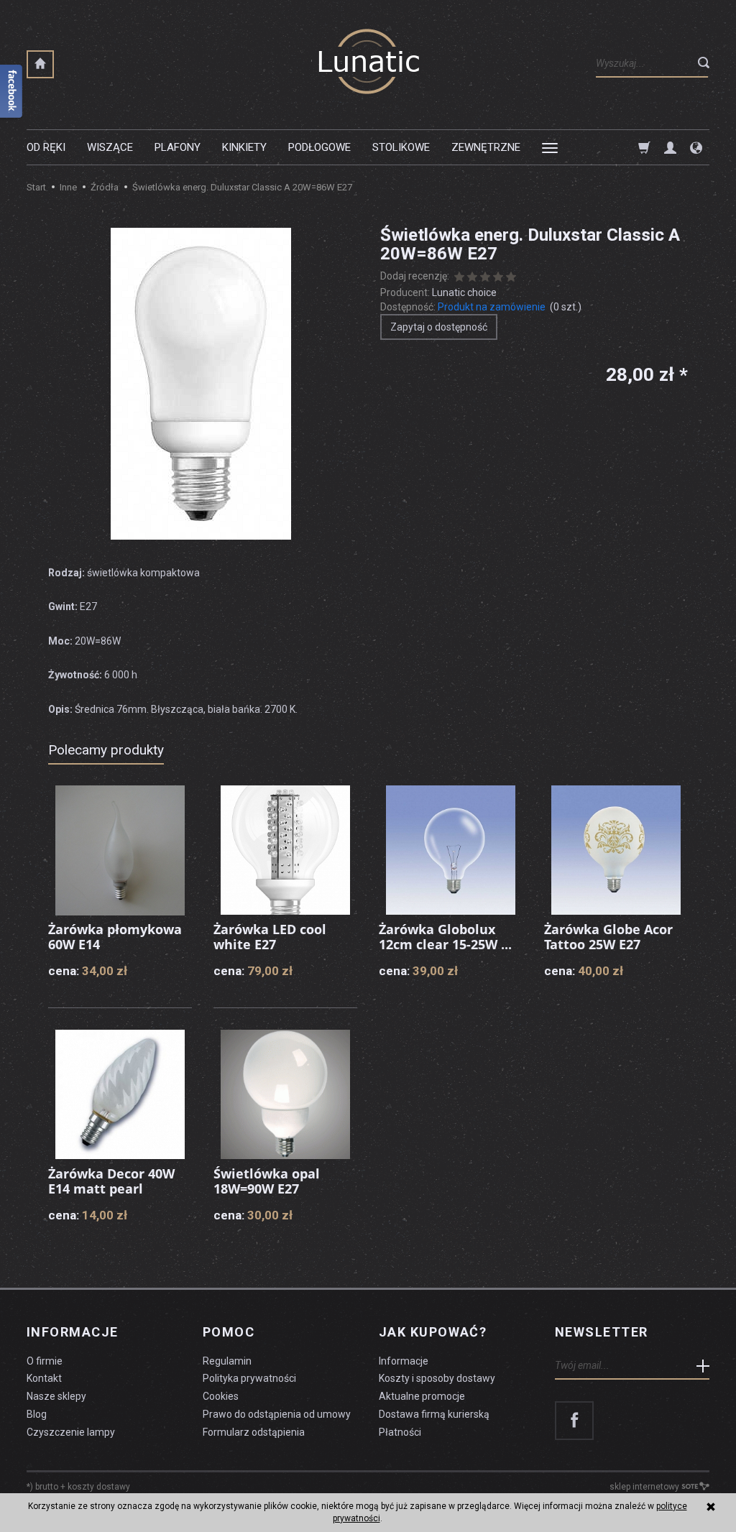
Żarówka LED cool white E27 (269, 937)
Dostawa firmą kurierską (434, 1414)
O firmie (45, 1361)
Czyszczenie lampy (71, 1432)
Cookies (221, 1396)
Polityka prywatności (249, 1378)
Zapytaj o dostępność (438, 327)
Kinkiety (244, 147)
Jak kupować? (433, 1332)
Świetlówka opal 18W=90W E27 (266, 1181)
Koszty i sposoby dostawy (437, 1378)
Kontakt (44, 1378)
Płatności (400, 1432)
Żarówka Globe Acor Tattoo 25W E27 (608, 937)
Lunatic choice (464, 292)
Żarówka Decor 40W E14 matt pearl (111, 1181)
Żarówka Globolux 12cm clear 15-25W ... (445, 937)
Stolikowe (401, 147)
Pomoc (228, 1332)
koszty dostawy (99, 1487)
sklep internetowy (644, 1487)
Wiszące (110, 147)
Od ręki (46, 147)
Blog (37, 1414)
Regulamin (227, 1361)
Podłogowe (319, 147)
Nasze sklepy (56, 1396)
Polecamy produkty (106, 750)
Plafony (178, 147)
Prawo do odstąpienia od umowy (277, 1414)
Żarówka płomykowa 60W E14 (115, 937)
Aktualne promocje (422, 1396)
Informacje (72, 1332)
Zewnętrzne (485, 147)
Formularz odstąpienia (254, 1432)
